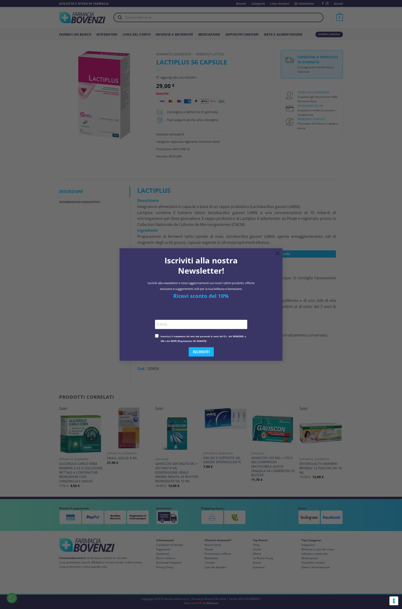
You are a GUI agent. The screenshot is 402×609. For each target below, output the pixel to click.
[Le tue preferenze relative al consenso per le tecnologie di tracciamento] (393, 600)
